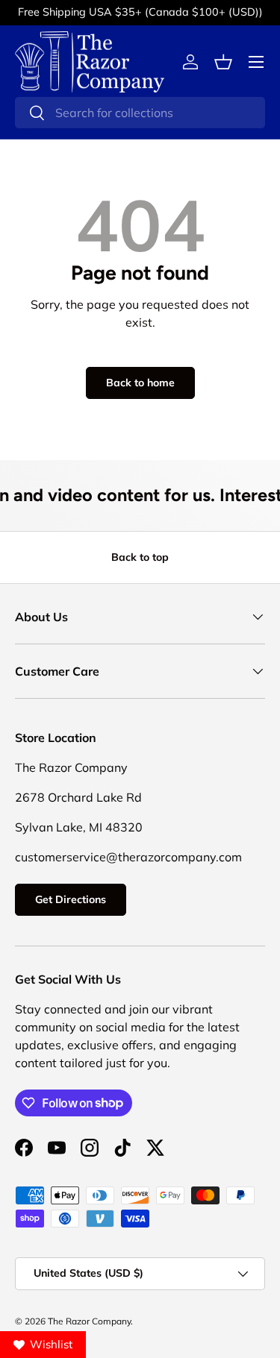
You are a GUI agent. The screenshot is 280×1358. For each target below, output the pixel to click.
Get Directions (70, 899)
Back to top (140, 557)
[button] (223, 61)
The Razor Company (89, 1321)
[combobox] (140, 112)
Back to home (140, 382)
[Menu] (256, 61)
